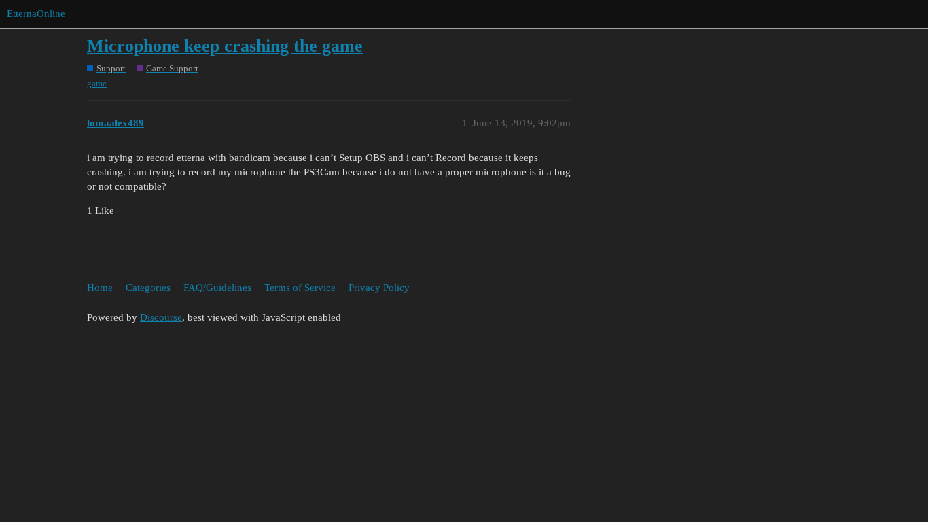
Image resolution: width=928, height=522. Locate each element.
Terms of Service (300, 287)
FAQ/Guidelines (217, 287)
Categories (148, 287)
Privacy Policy (379, 287)
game (97, 83)
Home (100, 287)
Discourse (161, 317)
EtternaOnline (36, 13)
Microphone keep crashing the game (225, 46)
